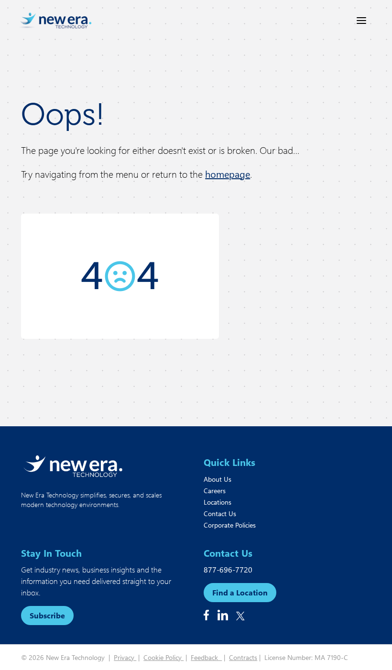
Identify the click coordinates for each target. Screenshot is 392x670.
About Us (217, 479)
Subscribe (47, 615)
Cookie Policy (163, 657)
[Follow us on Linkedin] (223, 615)
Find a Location (240, 592)
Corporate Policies (230, 525)
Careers (215, 490)
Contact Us (220, 513)
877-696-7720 (228, 569)
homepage (227, 173)
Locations (217, 502)
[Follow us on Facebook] (206, 615)
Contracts (243, 657)
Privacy (125, 657)
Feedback (206, 657)
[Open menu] (361, 20)
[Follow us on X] (240, 616)
